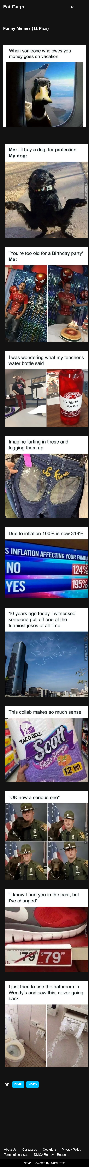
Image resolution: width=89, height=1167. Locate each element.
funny (18, 1084)
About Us (10, 1149)
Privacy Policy (71, 1149)
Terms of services (16, 1154)
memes (33, 1084)
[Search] (72, 6)
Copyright (49, 1149)
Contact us (29, 1149)
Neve (27, 1163)
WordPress (58, 1163)
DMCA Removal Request (51, 1154)
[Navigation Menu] (81, 6)
